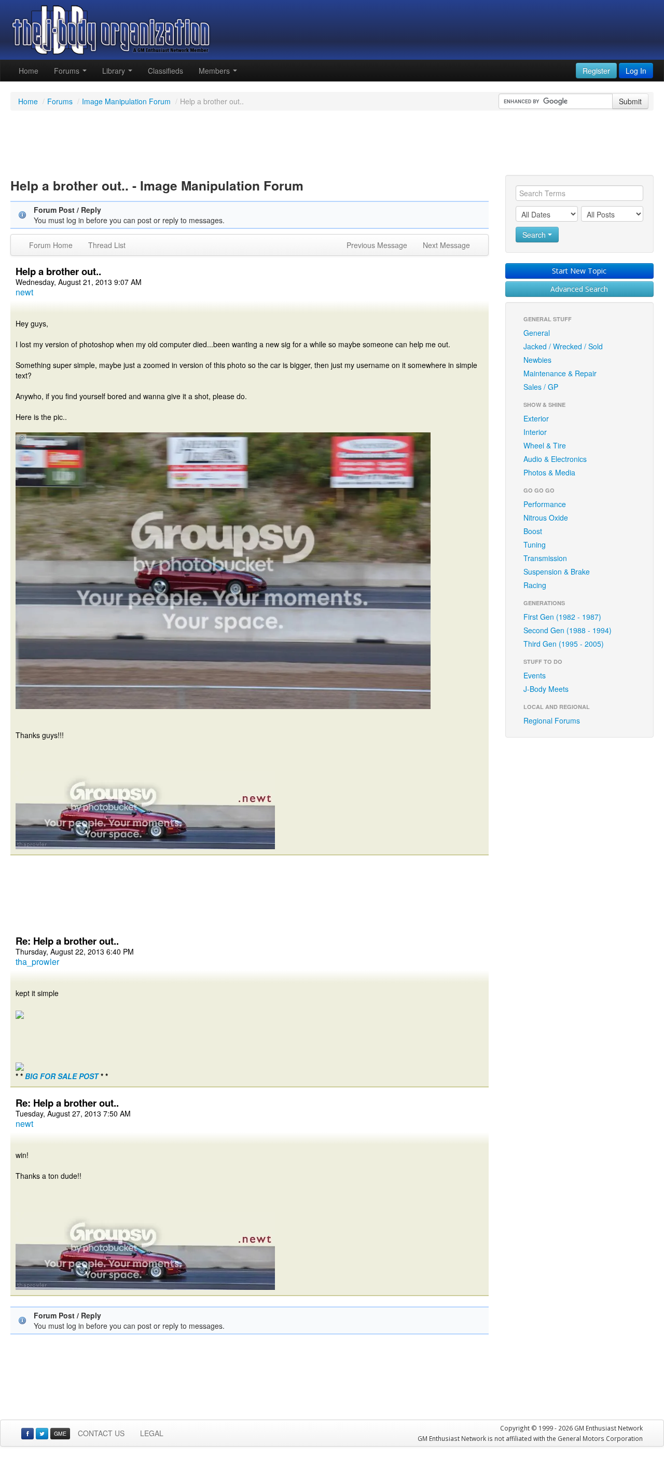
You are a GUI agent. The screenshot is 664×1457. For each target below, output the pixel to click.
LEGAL (151, 1433)
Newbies (537, 360)
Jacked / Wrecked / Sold (563, 346)
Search (535, 234)
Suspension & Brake (556, 571)
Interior (535, 432)
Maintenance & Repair (560, 373)
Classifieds (165, 70)
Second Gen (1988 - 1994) (567, 630)
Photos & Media (549, 472)
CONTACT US (101, 1433)
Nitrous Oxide (545, 517)
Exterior (536, 418)
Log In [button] (636, 70)
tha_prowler (37, 962)
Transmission (545, 558)
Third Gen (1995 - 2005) (563, 643)
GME (60, 1433)
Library (114, 70)
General (536, 333)
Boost (532, 531)
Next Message (446, 245)
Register (596, 70)
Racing (534, 585)
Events (534, 675)
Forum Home (51, 245)
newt (24, 292)
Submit (630, 101)
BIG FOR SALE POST (62, 1076)
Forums (67, 70)
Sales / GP (540, 387)
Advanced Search (579, 289)
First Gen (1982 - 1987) (562, 616)
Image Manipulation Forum (126, 101)
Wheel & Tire (544, 445)
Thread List (107, 245)
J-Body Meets (546, 689)
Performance (544, 504)
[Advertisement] (332, 144)
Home (28, 70)
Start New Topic (579, 271)
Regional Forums (551, 720)
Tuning (534, 544)
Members (215, 70)
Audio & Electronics (555, 459)
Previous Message (377, 245)
